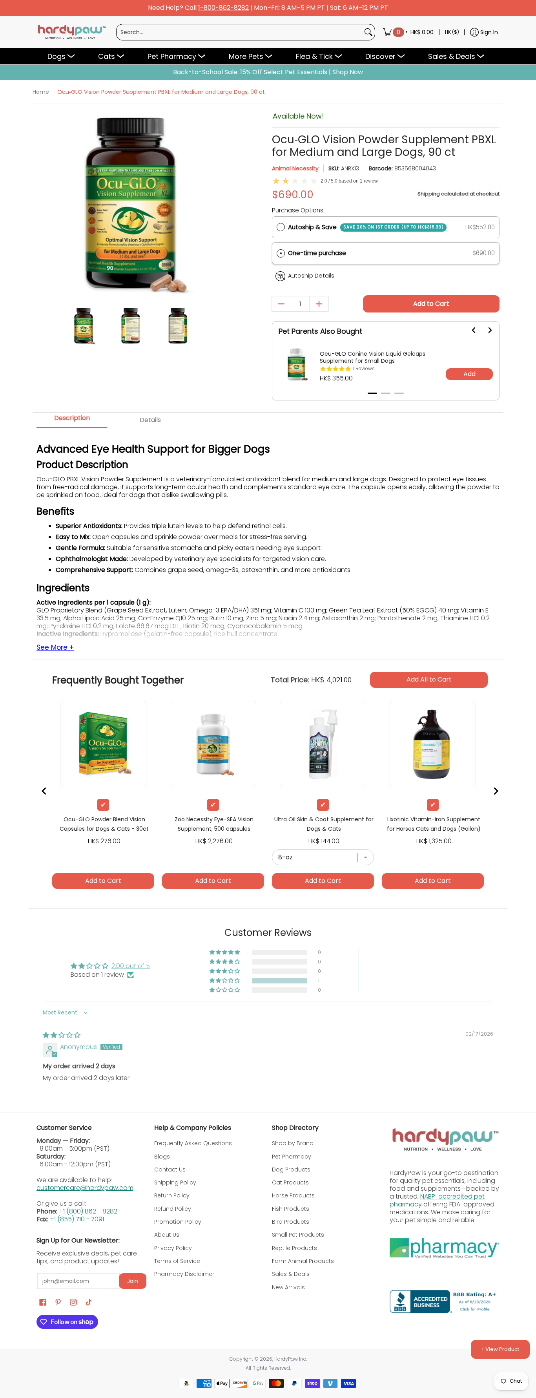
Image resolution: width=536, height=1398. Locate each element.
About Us (166, 1235)
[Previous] (43, 204)
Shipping (428, 193)
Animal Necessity (295, 168)
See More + (55, 648)
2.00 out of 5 (130, 965)
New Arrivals (288, 1287)
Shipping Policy (175, 1182)
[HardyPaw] (71, 32)
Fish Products (290, 1209)
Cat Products (290, 1182)
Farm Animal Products (303, 1261)
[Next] (218, 204)
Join (132, 1281)
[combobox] (239, 32)
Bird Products (290, 1222)
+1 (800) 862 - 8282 (88, 1211)
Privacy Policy (173, 1248)
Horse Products (293, 1195)
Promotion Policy (177, 1222)
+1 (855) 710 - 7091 (77, 1219)
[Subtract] (281, 304)
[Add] (319, 304)
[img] (61, 1035)
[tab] (71, 420)
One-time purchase (317, 253)
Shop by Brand (293, 1143)
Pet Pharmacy (291, 1156)
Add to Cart (431, 303)
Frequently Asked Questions (193, 1143)
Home (41, 92)
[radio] (281, 227)
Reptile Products (294, 1248)
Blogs (162, 1156)
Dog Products (291, 1169)
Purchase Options (297, 210)
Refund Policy (172, 1209)
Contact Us (170, 1169)
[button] (386, 253)
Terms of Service (177, 1261)
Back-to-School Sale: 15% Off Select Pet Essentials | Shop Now (268, 72)
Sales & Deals (291, 1274)
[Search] (368, 32)
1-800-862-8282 (223, 8)
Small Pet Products (298, 1235)
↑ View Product (500, 1349)
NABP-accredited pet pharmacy (437, 1200)
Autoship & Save (366, 227)
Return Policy (172, 1195)
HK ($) (452, 32)
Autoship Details (311, 276)
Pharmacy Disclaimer (184, 1274)
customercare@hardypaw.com (84, 1187)
